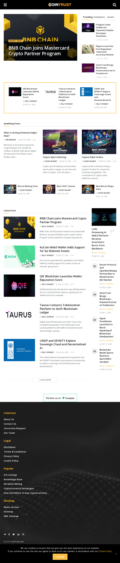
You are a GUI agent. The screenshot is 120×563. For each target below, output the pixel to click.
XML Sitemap (11, 516)
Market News (15, 41)
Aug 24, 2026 (25, 140)
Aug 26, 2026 (65, 107)
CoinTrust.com (17, 541)
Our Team (9, 432)
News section (11, 507)
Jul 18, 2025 (102, 196)
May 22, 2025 (105, 161)
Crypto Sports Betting (54, 157)
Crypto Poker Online (92, 157)
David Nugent (51, 161)
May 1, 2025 (106, 313)
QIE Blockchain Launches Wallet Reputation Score (31, 93)
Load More (45, 380)
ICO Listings (10, 474)
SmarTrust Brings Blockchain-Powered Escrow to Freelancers (105, 69)
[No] (116, 553)
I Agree (60, 556)
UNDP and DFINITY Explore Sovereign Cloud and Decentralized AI (102, 94)
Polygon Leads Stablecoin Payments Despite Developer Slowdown (105, 30)
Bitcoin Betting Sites (28, 186)
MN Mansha (11, 140)
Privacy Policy (11, 456)
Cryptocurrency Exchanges (19, 488)
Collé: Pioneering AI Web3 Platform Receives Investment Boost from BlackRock (100, 238)
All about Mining (13, 483)
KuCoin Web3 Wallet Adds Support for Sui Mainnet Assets (62, 249)
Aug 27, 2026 (29, 104)
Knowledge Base (13, 479)
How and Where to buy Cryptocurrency (25, 492)
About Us (9, 419)
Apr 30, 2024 (106, 369)
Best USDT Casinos (66, 186)
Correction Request (15, 428)
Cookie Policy (11, 460)
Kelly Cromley (31, 101)
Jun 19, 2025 (66, 161)
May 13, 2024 (98, 256)
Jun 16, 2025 (63, 193)
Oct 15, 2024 (106, 344)
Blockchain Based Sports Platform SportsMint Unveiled (106, 355)
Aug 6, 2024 (106, 287)
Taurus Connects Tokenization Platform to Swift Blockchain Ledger (67, 94)
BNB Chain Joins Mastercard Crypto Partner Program (38, 51)
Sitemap (8, 511)
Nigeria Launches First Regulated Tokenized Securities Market (105, 50)
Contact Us (10, 423)
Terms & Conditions (15, 451)
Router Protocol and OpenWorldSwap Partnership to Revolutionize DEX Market (108, 272)
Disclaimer (10, 447)
